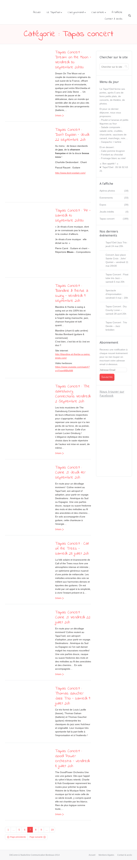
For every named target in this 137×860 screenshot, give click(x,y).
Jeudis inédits (107, 211)
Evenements (106, 197)
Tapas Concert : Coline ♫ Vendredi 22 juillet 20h (72, 617)
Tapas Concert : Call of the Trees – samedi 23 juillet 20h (72, 549)
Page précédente (18, 837)
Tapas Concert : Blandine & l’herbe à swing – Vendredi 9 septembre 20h (71, 293)
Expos (103, 204)
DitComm (13, 855)
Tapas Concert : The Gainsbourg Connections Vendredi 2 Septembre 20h (73, 394)
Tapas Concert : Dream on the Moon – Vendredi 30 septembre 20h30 (73, 59)
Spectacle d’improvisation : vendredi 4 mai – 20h (117, 294)
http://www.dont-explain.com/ (70, 173)
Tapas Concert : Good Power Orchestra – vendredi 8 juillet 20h (72, 758)
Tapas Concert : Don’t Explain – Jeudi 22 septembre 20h (72, 135)
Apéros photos (107, 190)
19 (52, 829)
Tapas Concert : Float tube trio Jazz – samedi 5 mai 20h (117, 278)
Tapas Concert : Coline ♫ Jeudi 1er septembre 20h (70, 472)
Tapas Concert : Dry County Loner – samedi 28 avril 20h (116, 310)
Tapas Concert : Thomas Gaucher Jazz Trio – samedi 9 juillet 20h (72, 696)
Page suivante (36, 837)
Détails (58, 115)
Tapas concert (107, 218)
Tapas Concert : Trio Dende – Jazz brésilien (116, 326)
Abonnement (109, 342)
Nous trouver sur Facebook (112, 394)
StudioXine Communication (32, 855)
